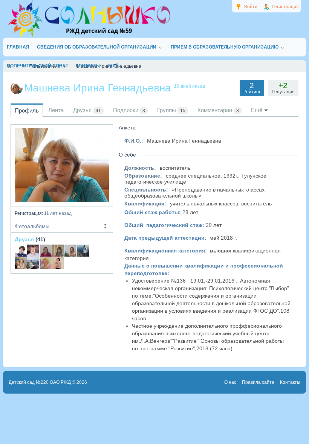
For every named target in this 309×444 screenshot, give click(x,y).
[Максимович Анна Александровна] (21, 251)
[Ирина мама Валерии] (21, 263)
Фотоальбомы (61, 226)
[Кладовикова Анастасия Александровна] (46, 251)
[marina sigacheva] (58, 251)
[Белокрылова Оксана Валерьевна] (58, 263)
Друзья (24, 239)
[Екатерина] (83, 251)
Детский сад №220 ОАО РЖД (40, 382)
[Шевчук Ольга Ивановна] (46, 263)
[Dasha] (33, 263)
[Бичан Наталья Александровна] (70, 251)
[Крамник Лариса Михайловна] (33, 251)
